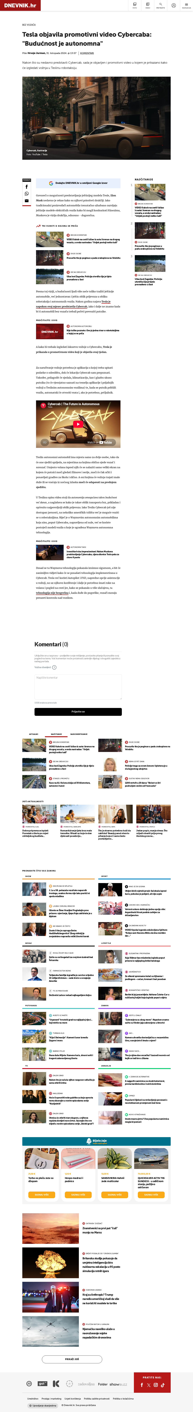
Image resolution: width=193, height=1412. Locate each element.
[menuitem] (173, 5)
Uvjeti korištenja (73, 1399)
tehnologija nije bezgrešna (52, 592)
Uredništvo (32, 1399)
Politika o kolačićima (123, 1399)
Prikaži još (72, 1359)
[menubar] (173, 5)
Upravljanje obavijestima (44, 1406)
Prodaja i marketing (51, 1399)
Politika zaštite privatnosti (97, 1399)
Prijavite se (78, 711)
